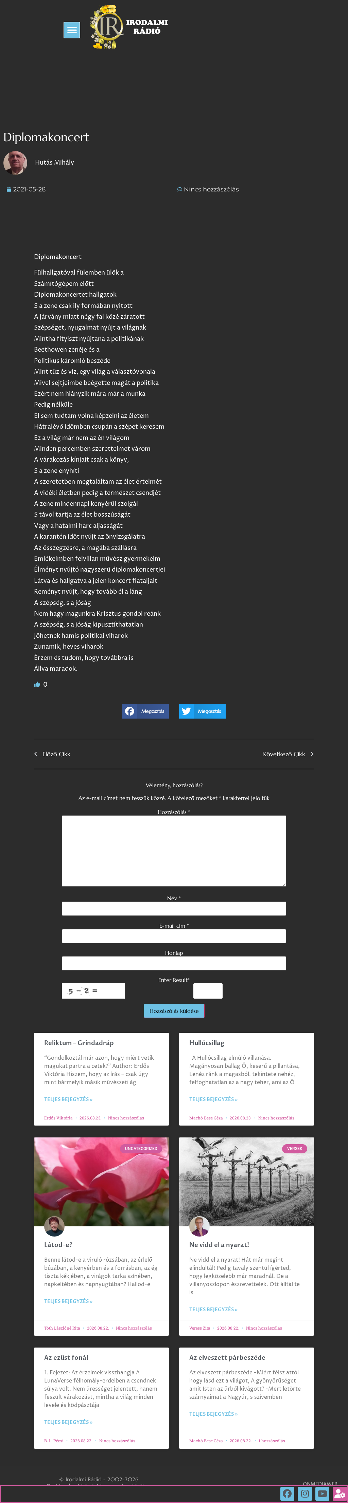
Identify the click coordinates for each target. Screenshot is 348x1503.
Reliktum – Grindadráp (79, 1043)
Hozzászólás (174, 812)
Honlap (174, 952)
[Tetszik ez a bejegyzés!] (37, 685)
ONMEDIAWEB (320, 1484)
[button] (72, 30)
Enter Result (174, 980)
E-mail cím (174, 925)
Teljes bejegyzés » (68, 1099)
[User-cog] (340, 1494)
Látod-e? (58, 1245)
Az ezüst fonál (66, 1358)
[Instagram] (305, 1494)
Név (174, 898)
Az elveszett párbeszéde (227, 1358)
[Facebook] (287, 1494)
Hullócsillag (206, 1043)
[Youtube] (322, 1494)
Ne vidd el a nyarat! (219, 1245)
